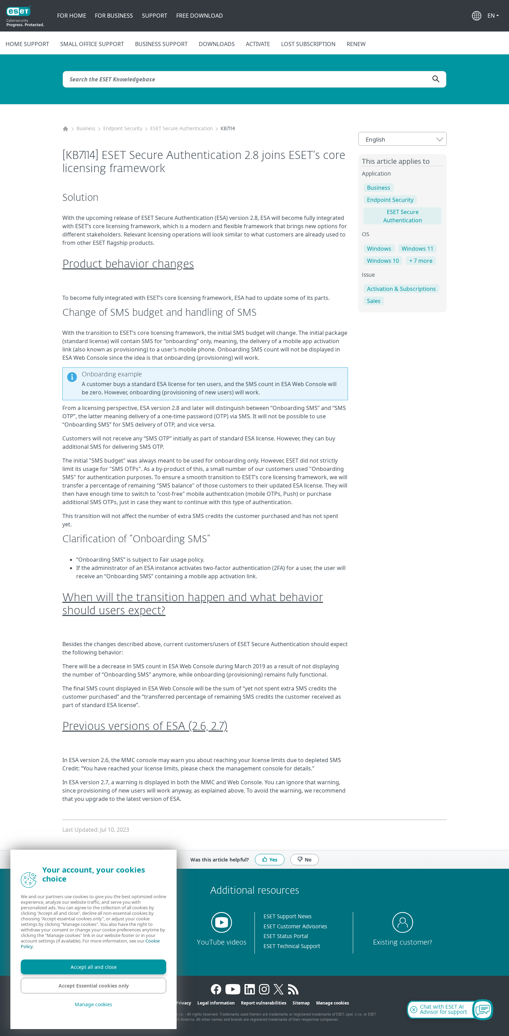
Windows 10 (383, 261)
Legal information (216, 1003)
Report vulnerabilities (263, 1003)
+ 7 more (420, 261)
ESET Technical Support (292, 946)
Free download (199, 15)
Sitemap (301, 1003)
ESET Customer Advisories (295, 926)
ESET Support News (288, 916)
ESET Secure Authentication (181, 128)
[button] (493, 16)
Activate (258, 44)
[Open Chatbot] (482, 1009)
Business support (161, 44)
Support (154, 15)
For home (71, 15)
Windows (379, 248)
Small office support (92, 44)
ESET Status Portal (286, 936)
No (308, 859)
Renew (356, 44)
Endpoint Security (122, 128)
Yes (273, 859)
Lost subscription (308, 44)
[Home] (65, 129)
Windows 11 (418, 248)
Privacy (183, 1003)
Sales (374, 301)
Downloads (217, 44)
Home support (27, 44)
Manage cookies (332, 1003)
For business (114, 15)
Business (86, 128)
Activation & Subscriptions (401, 289)
